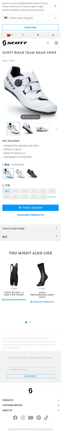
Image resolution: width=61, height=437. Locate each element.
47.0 (34, 197)
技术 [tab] (5, 236)
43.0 (52, 191)
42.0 (43, 191)
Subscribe (30, 376)
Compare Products (30, 215)
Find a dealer (32, 207)
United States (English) (21, 17)
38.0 (7, 191)
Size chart (52, 197)
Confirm (30, 27)
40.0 (25, 191)
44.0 (7, 197)
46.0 (25, 197)
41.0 (34, 191)
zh (12, 35)
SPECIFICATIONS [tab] (14, 228)
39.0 (16, 191)
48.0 (43, 197)
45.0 (16, 197)
